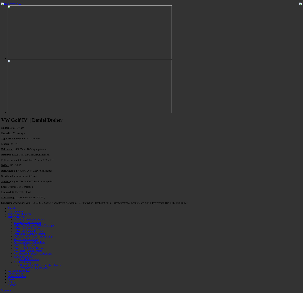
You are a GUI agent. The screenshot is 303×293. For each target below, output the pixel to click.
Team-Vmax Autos (17, 216)
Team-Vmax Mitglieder (19, 214)
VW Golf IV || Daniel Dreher (28, 248)
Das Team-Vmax (16, 211)
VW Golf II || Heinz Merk (27, 245)
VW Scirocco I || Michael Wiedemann (33, 253)
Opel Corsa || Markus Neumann (29, 233)
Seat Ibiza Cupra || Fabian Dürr (29, 242)
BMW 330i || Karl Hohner (27, 228)
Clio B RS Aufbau (29, 259)
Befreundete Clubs (17, 276)
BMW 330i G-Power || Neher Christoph (34, 225)
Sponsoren (13, 279)
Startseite (12, 208)
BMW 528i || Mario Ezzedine (28, 231)
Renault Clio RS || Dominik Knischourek (40, 265)
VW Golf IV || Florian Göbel (34, 268)
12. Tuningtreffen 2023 (19, 270)
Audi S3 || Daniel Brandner (27, 222)
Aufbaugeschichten (23, 256)
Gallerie (11, 282)
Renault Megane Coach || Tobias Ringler (34, 236)
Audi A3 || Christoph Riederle (29, 219)
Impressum (6, 290)
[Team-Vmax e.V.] (11, 4)
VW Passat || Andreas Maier (28, 250)
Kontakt (12, 285)
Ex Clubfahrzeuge (23, 262)
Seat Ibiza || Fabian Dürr (26, 239)
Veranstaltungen (16, 273)
